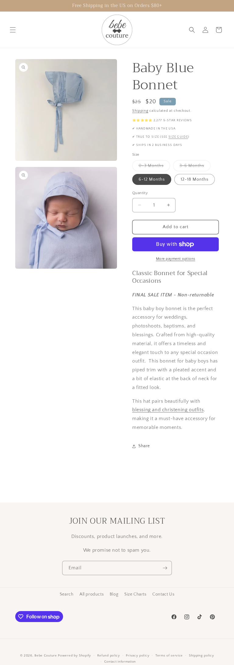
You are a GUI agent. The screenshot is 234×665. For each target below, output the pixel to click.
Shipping (140, 111)
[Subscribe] (165, 568)
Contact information (120, 661)
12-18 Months (194, 179)
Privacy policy (137, 655)
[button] (13, 30)
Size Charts (135, 594)
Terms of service (169, 655)
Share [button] (144, 446)
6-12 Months (152, 179)
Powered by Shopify (74, 655)
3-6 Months (195, 167)
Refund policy (108, 655)
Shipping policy (201, 655)
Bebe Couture (45, 655)
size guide (178, 137)
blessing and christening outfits (168, 409)
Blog (114, 594)
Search (67, 594)
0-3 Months (154, 167)
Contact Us (163, 594)
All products (92, 594)
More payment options (175, 259)
